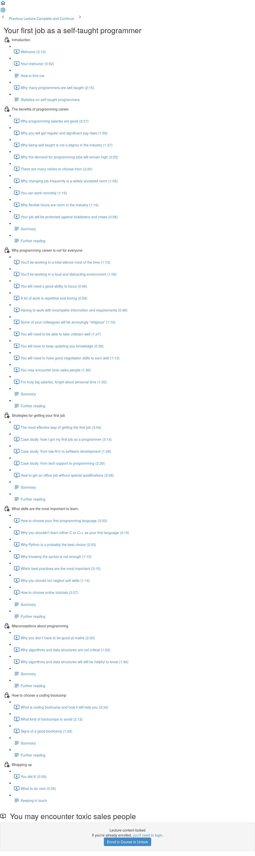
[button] (3, 4)
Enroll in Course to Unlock (127, 841)
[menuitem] (3, 11)
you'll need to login (147, 835)
